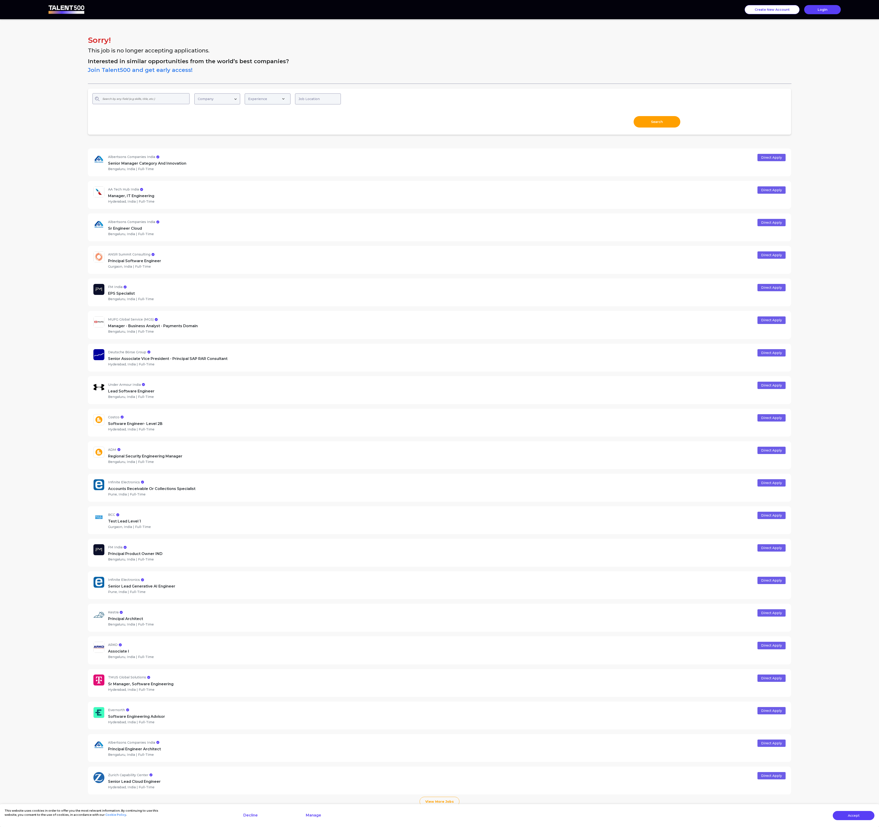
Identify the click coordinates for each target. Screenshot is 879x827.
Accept (854, 815)
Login (822, 10)
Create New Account (772, 10)
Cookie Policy (115, 814)
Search (657, 122)
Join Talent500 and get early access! (140, 70)
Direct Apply (771, 157)
